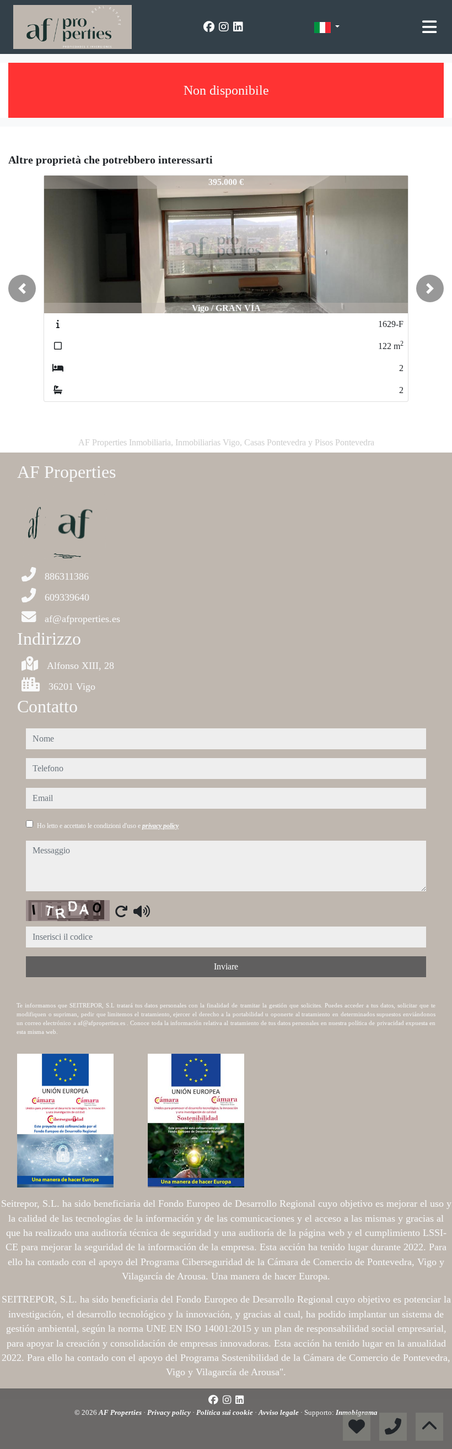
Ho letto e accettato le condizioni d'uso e (108, 826)
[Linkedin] (238, 27)
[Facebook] (208, 27)
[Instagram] (224, 27)
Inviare (226, 966)
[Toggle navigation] (429, 27)
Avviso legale (279, 1412)
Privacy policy (169, 1412)
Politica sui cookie (225, 1412)
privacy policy (160, 826)
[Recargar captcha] (121, 911)
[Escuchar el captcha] (141, 911)
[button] (22, 288)
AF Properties (121, 1412)
